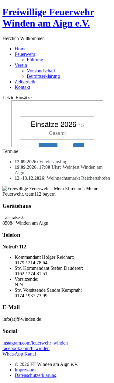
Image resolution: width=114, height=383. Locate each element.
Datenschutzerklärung (36, 375)
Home (20, 48)
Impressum (25, 369)
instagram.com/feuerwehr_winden (35, 342)
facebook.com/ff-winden (26, 348)
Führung (35, 59)
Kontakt (22, 87)
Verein (21, 65)
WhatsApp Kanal (19, 353)
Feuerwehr (25, 54)
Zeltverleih (25, 81)
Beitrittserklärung (43, 76)
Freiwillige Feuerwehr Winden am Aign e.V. (48, 17)
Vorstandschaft (41, 70)
